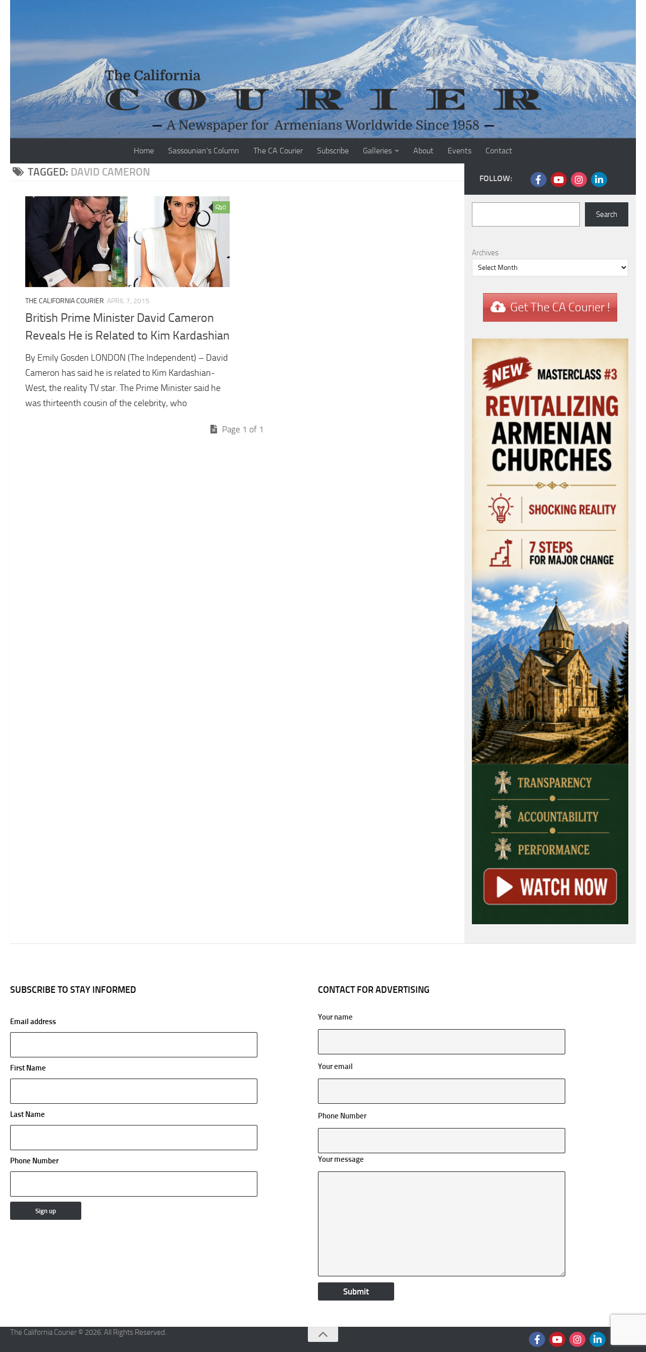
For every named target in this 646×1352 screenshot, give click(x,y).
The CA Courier (278, 150)
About (423, 150)
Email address (33, 1021)
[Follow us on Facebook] (538, 179)
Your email (335, 1066)
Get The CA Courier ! (560, 307)
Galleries (377, 150)
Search (606, 214)
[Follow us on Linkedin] (599, 179)
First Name (28, 1068)
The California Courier (64, 301)
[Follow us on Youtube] (559, 179)
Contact (499, 150)
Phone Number (34, 1160)
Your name (335, 1017)
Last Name (27, 1114)
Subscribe (333, 150)
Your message (341, 1159)
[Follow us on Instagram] (579, 179)
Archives (485, 252)
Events (459, 150)
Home (144, 150)
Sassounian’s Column (203, 150)
